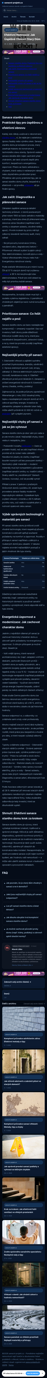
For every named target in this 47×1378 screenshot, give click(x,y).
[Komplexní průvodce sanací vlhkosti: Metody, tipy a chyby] (23, 1113)
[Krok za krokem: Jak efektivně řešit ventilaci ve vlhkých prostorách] (23, 1198)
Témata (22, 17)
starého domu (8, 137)
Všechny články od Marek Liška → (22, 965)
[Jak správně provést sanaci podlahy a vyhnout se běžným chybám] (23, 1155)
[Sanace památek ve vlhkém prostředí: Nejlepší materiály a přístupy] (23, 1326)
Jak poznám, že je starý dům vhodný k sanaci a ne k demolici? (23, 885)
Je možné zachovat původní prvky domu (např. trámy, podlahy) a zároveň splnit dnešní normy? (23, 932)
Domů (6, 17)
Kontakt (32, 17)
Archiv (14, 17)
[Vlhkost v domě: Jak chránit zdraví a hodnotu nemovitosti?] (23, 1283)
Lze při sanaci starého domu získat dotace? (21, 908)
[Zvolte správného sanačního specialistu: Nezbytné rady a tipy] (23, 1240)
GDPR (4, 1365)
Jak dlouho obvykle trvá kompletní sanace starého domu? (21, 919)
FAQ (10, 107)
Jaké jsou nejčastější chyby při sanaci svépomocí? (23, 896)
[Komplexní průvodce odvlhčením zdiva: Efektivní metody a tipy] (23, 1027)
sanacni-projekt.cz (13, 3)
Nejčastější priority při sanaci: (20, 80)
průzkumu (29, 185)
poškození (26, 446)
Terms (11, 1365)
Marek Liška (17, 949)
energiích (6, 414)
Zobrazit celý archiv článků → (34, 1004)
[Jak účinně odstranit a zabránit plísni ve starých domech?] (23, 1070)
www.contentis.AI (32, 1362)
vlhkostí (5, 274)
